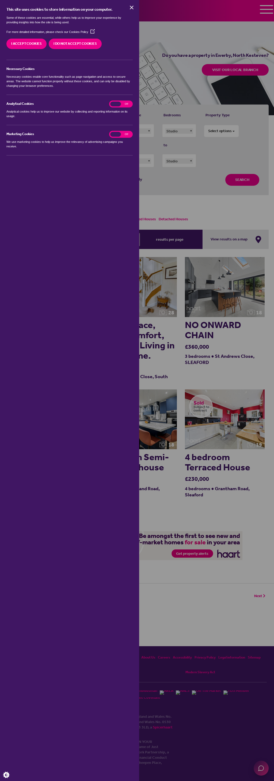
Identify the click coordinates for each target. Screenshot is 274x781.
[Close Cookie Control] (131, 7)
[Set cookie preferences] (10, 770)
